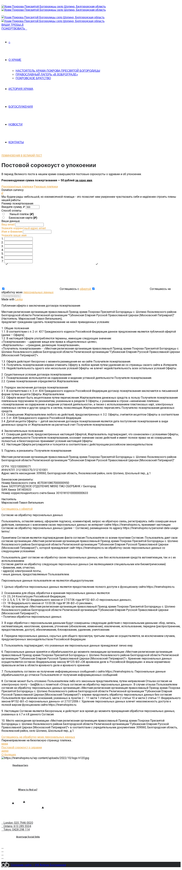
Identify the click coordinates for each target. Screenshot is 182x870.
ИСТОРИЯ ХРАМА (21, 89)
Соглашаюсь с (75, 289)
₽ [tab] (2, 193)
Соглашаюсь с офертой (17, 509)
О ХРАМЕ (15, 60)
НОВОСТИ (16, 124)
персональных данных (38, 292)
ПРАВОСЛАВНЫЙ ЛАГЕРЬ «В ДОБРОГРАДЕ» (47, 74)
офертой (86, 289)
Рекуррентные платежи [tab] (17, 186)
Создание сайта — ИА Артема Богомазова (38, 865)
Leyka (19, 299)
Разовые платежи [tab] (46, 186)
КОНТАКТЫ (16, 142)
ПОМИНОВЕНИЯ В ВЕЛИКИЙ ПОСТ (21, 155)
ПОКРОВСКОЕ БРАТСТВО (33, 78)
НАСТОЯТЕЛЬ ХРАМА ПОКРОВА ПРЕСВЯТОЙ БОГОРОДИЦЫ (58, 70)
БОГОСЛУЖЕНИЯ (21, 106)
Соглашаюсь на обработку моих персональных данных (38, 737)
